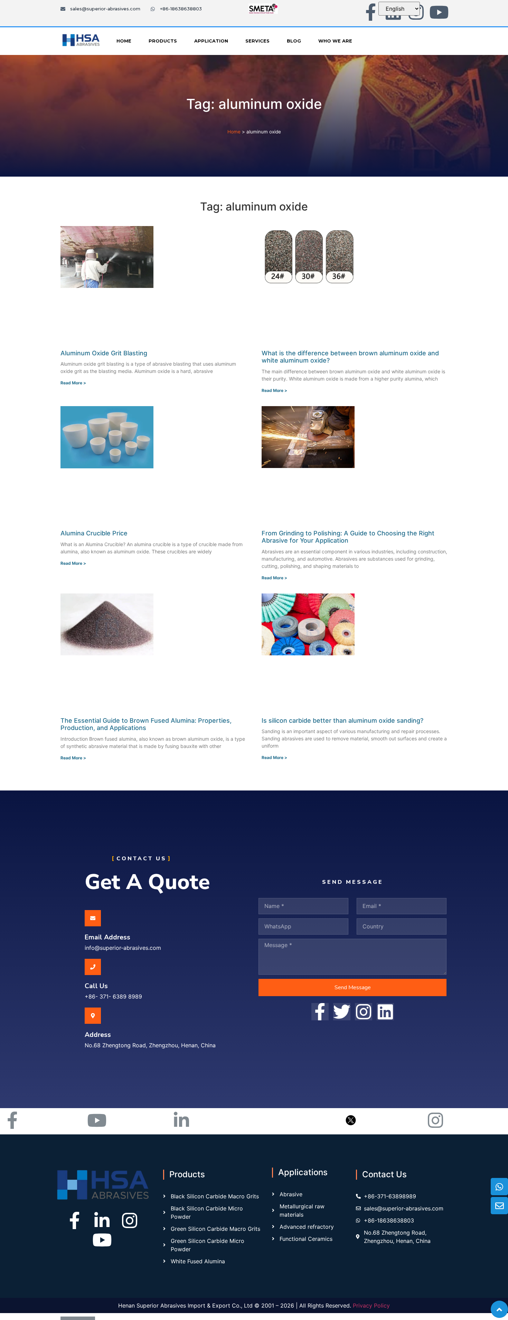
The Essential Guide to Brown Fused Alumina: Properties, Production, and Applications (146, 724)
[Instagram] (129, 1220)
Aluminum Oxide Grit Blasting (103, 353)
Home (123, 41)
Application (211, 41)
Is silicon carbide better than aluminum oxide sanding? (342, 720)
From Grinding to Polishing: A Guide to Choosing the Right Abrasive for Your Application (348, 537)
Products (163, 41)
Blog (294, 41)
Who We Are (335, 41)
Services (257, 41)
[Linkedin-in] (102, 1220)
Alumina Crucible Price (94, 533)
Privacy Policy (371, 1305)
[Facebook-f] (370, 12)
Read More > (73, 382)
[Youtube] (439, 12)
